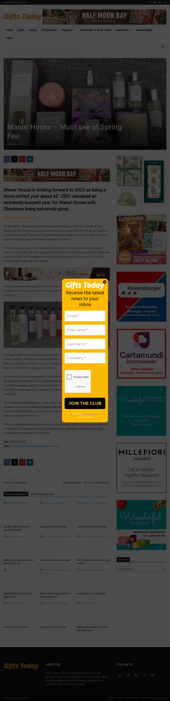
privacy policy (90, 414)
